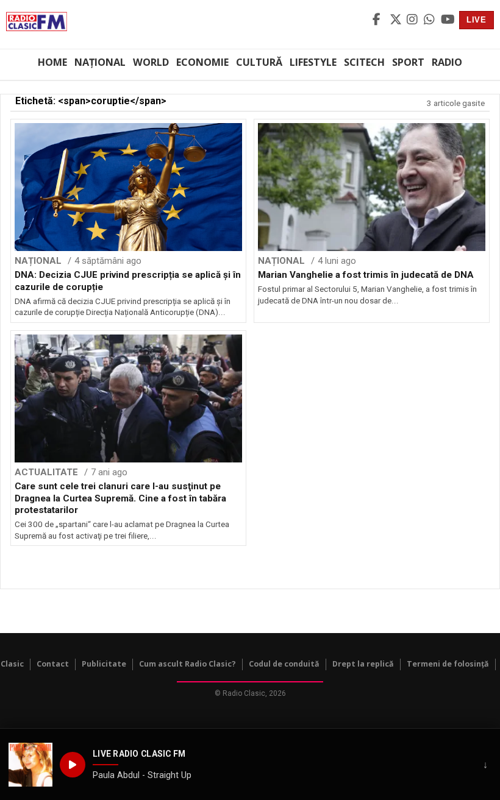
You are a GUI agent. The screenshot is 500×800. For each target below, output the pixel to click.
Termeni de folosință (448, 664)
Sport (408, 62)
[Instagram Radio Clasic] (413, 20)
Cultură (259, 62)
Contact (53, 664)
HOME (52, 62)
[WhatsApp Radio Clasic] (430, 20)
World (151, 62)
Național (100, 62)
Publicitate (104, 664)
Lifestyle (313, 62)
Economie (202, 62)
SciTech (364, 62)
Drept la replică (363, 664)
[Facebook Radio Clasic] (379, 20)
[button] (30, 765)
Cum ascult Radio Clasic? (187, 664)
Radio (447, 62)
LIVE (476, 19)
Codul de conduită (284, 664)
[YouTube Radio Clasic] (447, 20)
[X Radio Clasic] (396, 20)
